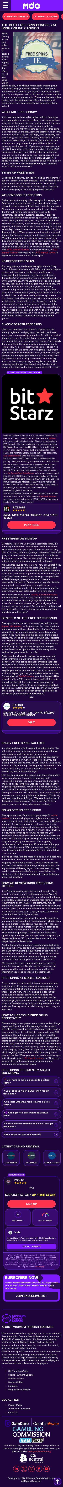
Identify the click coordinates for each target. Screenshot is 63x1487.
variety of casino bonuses (44, 594)
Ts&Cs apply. (40, 1267)
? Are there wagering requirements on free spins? (26, 1103)
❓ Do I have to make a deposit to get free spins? (26, 1081)
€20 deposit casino (45, 252)
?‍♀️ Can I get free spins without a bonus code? (25, 1114)
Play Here (31, 525)
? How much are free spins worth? (22, 1134)
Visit (31, 722)
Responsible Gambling (19, 1389)
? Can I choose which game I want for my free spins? (26, 1092)
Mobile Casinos (16, 1378)
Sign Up (31, 1204)
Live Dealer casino (11, 456)
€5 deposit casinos (34, 1058)
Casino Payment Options (20, 1374)
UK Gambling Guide (18, 1371)
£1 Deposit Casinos (16, 16)
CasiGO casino (26, 676)
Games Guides (15, 1382)
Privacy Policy (15, 1405)
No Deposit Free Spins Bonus (21, 473)
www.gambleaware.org (39, 1451)
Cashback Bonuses (47, 496)
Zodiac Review (31, 1246)
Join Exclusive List (31, 1296)
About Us (12, 1412)
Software (12, 1386)
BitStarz (52, 438)
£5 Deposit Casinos (45, 16)
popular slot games (11, 626)
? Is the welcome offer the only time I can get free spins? (28, 1125)
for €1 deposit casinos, (18, 249)
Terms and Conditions (19, 1408)
